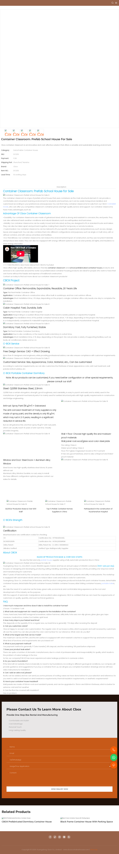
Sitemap (94, 849)
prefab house (46, 560)
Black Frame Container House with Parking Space (86, 821)
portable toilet (107, 583)
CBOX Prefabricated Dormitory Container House (27, 821)
